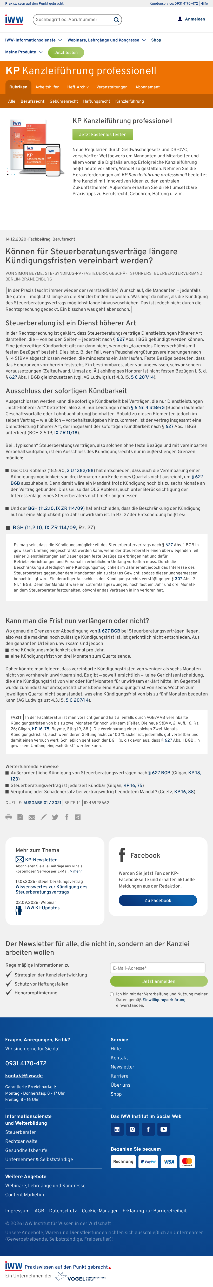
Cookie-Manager (100, 1211)
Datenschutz (63, 1211)
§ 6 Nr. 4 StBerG (148, 408)
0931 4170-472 (25, 1064)
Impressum (17, 1211)
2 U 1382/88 (80, 471)
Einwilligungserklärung (164, 1000)
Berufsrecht (32, 101)
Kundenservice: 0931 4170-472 (174, 4)
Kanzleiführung (129, 101)
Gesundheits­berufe (26, 1151)
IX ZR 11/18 (65, 433)
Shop (156, 40)
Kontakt (119, 1058)
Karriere (119, 1076)
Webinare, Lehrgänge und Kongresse (45, 1186)
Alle (11, 101)
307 (178, 579)
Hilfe (204, 4)
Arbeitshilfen (47, 87)
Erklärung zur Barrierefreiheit (155, 1211)
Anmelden (195, 19)
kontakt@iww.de (24, 1076)
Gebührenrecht (64, 101)
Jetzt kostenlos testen (103, 135)
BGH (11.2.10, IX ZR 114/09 (55, 509)
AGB (39, 1211)
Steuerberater (20, 1132)
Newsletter (122, 1067)
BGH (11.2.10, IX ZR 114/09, (45, 528)
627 (121, 340)
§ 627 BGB (109, 631)
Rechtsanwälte (21, 1141)
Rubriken (18, 87)
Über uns (120, 1085)
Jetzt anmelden (158, 982)
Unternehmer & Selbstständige (39, 1160)
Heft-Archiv (78, 87)
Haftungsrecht (96, 101)
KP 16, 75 (40, 729)
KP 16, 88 (184, 792)
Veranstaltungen (112, 87)
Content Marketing (25, 1195)
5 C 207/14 (142, 378)
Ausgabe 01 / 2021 (42, 803)
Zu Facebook (157, 901)
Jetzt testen (66, 52)
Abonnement (147, 87)
